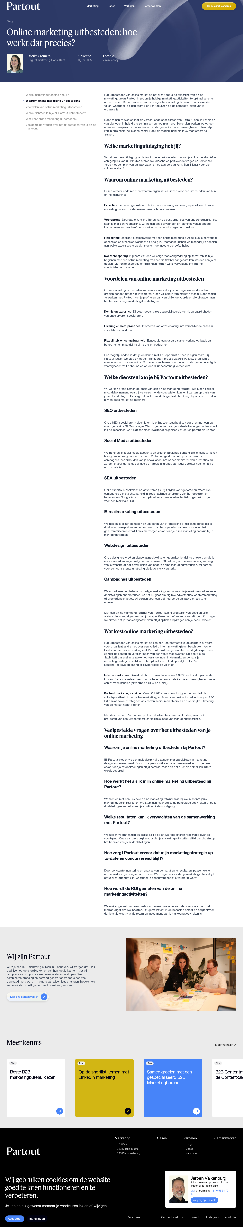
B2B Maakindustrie (128, 1148)
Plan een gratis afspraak (219, 6)
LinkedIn (195, 1217)
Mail (193, 1190)
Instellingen (37, 1218)
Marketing (93, 6)
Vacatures (191, 1153)
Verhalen (129, 6)
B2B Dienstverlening (128, 1153)
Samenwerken (152, 6)
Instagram (212, 1217)
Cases (111, 6)
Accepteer (15, 1218)
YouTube (230, 1217)
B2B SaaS (123, 1144)
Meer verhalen (224, 1044)
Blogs (189, 1144)
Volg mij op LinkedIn (204, 1200)
